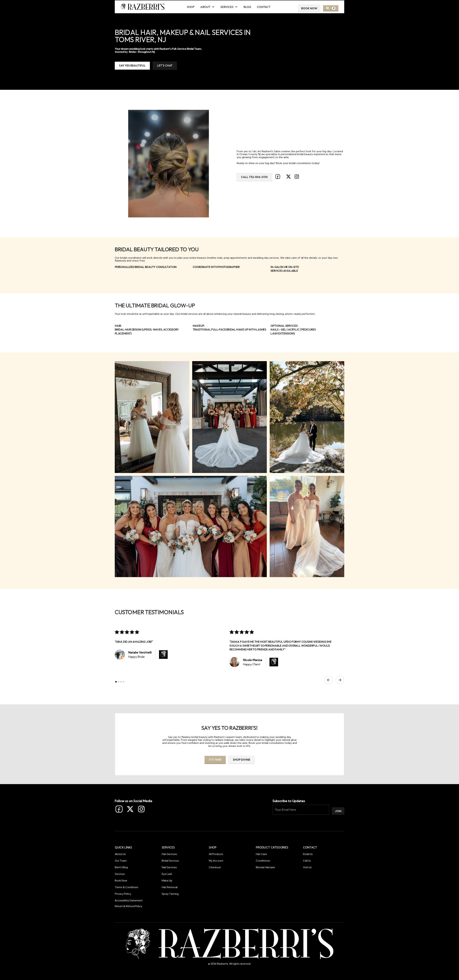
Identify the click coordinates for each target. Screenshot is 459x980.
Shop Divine (241, 759)
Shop (191, 7)
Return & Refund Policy (128, 906)
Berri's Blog (121, 867)
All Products (216, 854)
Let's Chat (164, 65)
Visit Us (307, 867)
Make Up (167, 880)
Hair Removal (170, 887)
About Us (120, 854)
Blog (247, 7)
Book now (309, 8)
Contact (263, 7)
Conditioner (263, 860)
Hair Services (169, 854)
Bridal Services (170, 860)
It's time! (215, 759)
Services (120, 874)
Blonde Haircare (265, 867)
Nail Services (169, 867)
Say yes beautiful (132, 65)
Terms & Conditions (126, 887)
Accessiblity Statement (129, 900)
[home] (142, 7)
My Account (216, 860)
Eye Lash (167, 874)
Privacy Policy (123, 893)
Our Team (121, 860)
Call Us (307, 860)
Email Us (308, 854)
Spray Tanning (170, 893)
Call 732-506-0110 (254, 177)
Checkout (215, 867)
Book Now (121, 880)
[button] (207, 6)
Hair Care (261, 854)
